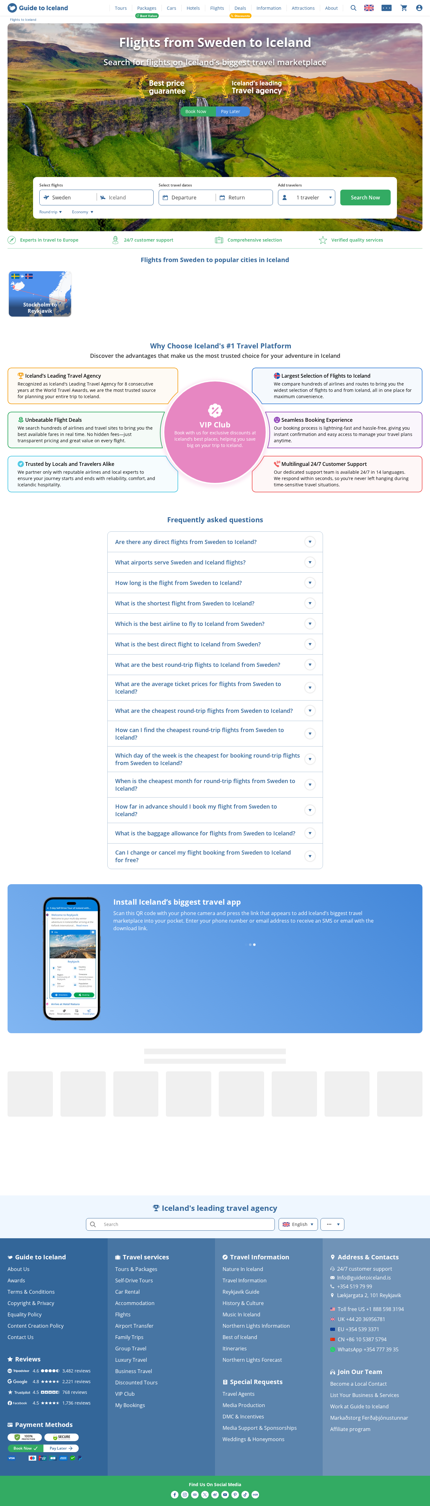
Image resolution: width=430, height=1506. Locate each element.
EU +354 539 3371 (358, 1329)
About (331, 8)
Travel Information (245, 1280)
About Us (19, 1269)
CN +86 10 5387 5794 (362, 1339)
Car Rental (127, 1292)
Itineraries (235, 1348)
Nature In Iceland (243, 1269)
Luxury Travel (131, 1360)
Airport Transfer (134, 1326)
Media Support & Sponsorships (260, 1428)
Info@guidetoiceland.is (364, 1277)
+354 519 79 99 (354, 1286)
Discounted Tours (136, 1382)
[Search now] (353, 8)
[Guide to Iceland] (38, 8)
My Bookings (130, 1405)
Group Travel (130, 1348)
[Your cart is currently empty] (404, 8)
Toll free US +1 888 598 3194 (371, 1309)
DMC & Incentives (243, 1416)
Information (269, 8)
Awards (16, 1280)
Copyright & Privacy (31, 1303)
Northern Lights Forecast (252, 1360)
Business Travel (133, 1371)
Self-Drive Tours (134, 1280)
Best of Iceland (240, 1337)
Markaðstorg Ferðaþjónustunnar (369, 1418)
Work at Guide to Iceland (359, 1406)
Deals (240, 8)
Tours (121, 8)
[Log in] (419, 8)
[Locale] (369, 8)
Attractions (303, 8)
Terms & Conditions (31, 1292)
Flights (217, 8)
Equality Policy (25, 1314)
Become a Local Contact (358, 1384)
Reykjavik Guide (241, 1292)
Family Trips (129, 1337)
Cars (171, 8)
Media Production (244, 1405)
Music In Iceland (241, 1314)
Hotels (193, 8)
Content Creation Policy (36, 1326)
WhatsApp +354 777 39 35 (368, 1349)
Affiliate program (350, 1429)
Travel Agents (239, 1394)
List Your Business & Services (364, 1395)
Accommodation (135, 1303)
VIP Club (125, 1394)
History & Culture (243, 1303)
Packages (146, 8)
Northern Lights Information (256, 1326)
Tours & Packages (136, 1269)
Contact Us (21, 1337)
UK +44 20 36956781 (361, 1319)
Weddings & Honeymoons (254, 1439)
